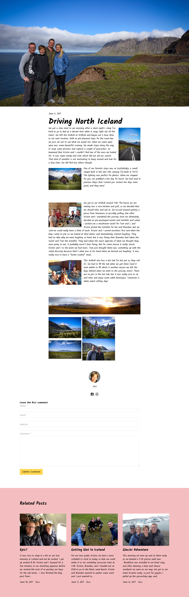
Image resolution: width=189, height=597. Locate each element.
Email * (23, 415)
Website (24, 424)
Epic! (23, 550)
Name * (23, 406)
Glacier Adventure (135, 550)
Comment (25, 434)
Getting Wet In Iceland (88, 550)
